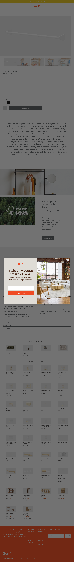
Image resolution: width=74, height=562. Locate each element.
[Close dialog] (67, 260)
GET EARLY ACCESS (21, 293)
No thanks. (21, 297)
